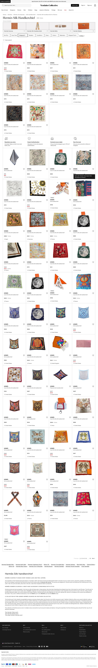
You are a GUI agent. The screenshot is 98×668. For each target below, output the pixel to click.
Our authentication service (29, 630)
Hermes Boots (48, 566)
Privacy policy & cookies (31, 646)
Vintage (53, 10)
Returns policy (26, 632)
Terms (24, 646)
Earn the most (77, 142)
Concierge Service (6, 630)
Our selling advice (46, 630)
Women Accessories (19, 14)
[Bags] (38, 10)
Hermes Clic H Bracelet (35, 566)
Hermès (10, 14)
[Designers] (16, 10)
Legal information (17, 646)
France (2, 666)
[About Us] (74, 10)
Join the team (82, 634)
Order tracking (26, 627)
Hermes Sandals (59, 566)
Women (19, 10)
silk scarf (89, 589)
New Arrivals (4, 10)
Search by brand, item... (10, 5)
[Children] (33, 10)
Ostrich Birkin (91, 564)
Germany (20, 666)
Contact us (63, 630)
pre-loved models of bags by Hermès (18, 605)
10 (90, 558)
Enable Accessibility (5, 1)
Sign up (89, 5)
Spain (24, 666)
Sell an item (75, 5)
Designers (12, 10)
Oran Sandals (85, 566)
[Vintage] (56, 10)
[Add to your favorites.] (24, 63)
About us (81, 627)
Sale (65, 10)
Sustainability (82, 630)
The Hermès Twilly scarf (11, 612)
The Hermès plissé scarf (11, 614)
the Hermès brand (17, 581)
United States (14, 666)
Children (30, 10)
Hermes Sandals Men (8, 564)
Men (25, 10)
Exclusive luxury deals (56, 142)
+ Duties (9, 236)
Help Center (63, 627)
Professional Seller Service (48, 634)
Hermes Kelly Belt (21, 564)
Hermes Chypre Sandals (72, 566)
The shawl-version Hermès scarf (13, 615)
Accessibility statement (7, 646)
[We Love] (63, 10)
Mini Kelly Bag (81, 564)
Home (4, 14)
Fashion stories (82, 636)
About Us (71, 10)
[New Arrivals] (8, 10)
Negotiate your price (10, 142)
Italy (26, 666)
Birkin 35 (46, 564)
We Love (60, 10)
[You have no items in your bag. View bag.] (95, 5)
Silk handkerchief (31, 14)
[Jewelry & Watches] (50, 10)
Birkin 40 (11, 566)
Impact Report (82, 632)
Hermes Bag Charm (21, 566)
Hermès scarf (10, 599)
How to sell (44, 627)
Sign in (83, 5)
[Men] (26, 10)
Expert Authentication (33, 142)
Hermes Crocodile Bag (57, 564)
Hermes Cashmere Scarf (35, 564)
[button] (95, 5)
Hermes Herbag (70, 564)
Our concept (5, 627)
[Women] (22, 10)
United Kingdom (8, 666)
